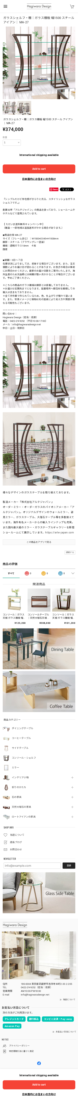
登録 (69, 865)
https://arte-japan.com (59, 532)
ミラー (15, 767)
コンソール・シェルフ (24, 757)
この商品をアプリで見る (39, 542)
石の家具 (16, 797)
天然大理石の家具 (21, 807)
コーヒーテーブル (21, 738)
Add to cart (39, 168)
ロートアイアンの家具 (24, 816)
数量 (5, 137)
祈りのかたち (19, 787)
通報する (70, 552)
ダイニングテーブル (22, 728)
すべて (11, 573)
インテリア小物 (20, 777)
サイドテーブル (20, 748)
